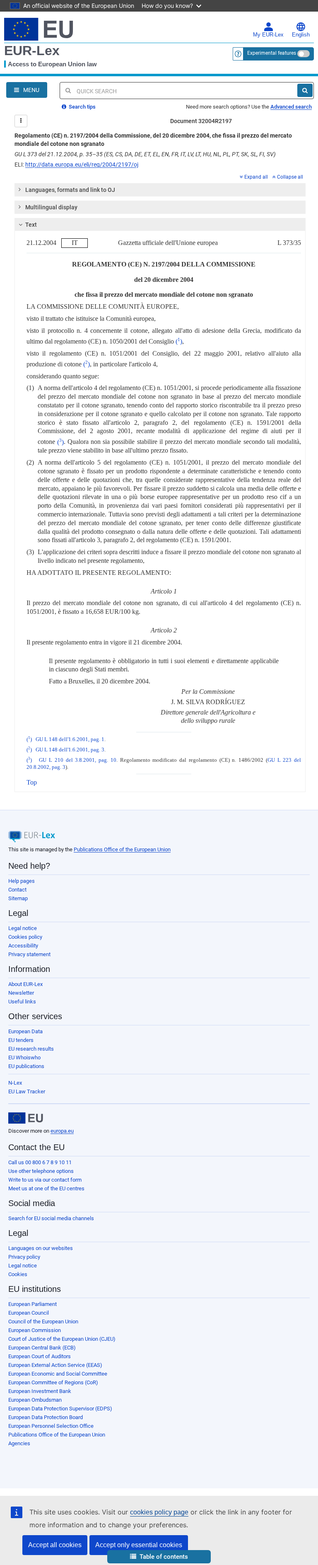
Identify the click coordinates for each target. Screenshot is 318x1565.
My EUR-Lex (268, 35)
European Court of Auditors (39, 1356)
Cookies (17, 1274)
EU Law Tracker (26, 1091)
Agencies (19, 1443)
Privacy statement (29, 954)
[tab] (160, 190)
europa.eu (62, 1131)
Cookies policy (25, 937)
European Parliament (32, 1304)
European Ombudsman (35, 1400)
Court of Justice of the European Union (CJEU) (62, 1339)
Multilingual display (51, 207)
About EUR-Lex (25, 984)
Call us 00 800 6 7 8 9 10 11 (40, 1162)
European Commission (34, 1330)
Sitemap (18, 898)
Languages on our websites (40, 1248)
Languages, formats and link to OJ (70, 190)
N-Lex (15, 1083)
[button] (159, 1557)
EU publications (26, 1066)
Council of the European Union (43, 1321)
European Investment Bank (39, 1391)
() (179, 341)
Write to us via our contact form (45, 1180)
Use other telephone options (41, 1171)
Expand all (256, 177)
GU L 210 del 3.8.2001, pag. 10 (77, 760)
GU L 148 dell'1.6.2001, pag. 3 (70, 750)
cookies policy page (159, 1512)
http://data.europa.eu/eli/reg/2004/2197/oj (81, 164)
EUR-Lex (32, 50)
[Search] (305, 90)
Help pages (21, 881)
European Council (28, 1313)
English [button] (301, 35)
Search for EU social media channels (51, 1218)
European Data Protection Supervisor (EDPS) (60, 1408)
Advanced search (291, 107)
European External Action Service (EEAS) (55, 1365)
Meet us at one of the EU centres (46, 1188)
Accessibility (23, 945)
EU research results (31, 1049)
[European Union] (25, 1118)
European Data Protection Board (45, 1417)
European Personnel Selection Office (51, 1426)
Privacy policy (24, 1257)
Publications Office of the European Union (122, 849)
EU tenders (21, 1040)
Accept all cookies (55, 1544)
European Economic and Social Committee (57, 1374)
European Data (25, 1031)
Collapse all (290, 177)
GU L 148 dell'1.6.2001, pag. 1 (70, 739)
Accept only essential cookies (138, 1544)
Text (31, 224)
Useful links (22, 1001)
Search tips (81, 107)
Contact (17, 890)
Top (31, 782)
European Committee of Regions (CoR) (53, 1382)
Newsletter (21, 993)
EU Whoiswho (24, 1057)
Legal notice (22, 928)
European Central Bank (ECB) (42, 1348)
